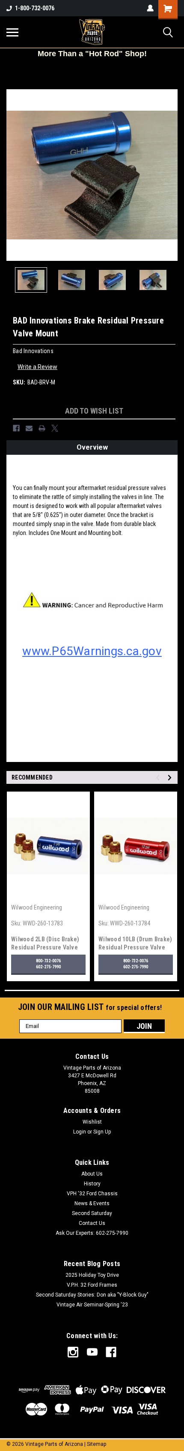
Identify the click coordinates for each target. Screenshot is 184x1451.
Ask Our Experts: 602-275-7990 (92, 1233)
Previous (12, 175)
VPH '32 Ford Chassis (92, 1194)
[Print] (42, 428)
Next (171, 175)
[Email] (29, 428)
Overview (92, 447)
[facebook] (111, 1352)
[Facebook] (16, 428)
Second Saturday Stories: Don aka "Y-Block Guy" (92, 1295)
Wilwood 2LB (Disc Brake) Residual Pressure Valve (45, 943)
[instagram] (73, 1352)
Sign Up (102, 1132)
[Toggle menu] (12, 32)
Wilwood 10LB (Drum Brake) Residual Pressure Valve (135, 943)
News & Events (92, 1203)
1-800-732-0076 (34, 8)
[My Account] (150, 8)
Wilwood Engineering (36, 907)
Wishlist (92, 1122)
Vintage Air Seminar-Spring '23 (92, 1305)
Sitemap (96, 1444)
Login (79, 1132)
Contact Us (92, 1223)
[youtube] (92, 1352)
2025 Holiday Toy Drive (92, 1275)
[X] (54, 428)
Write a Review (37, 366)
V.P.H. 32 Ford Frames (92, 1285)
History (92, 1184)
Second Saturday (92, 1213)
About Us (92, 1174)
